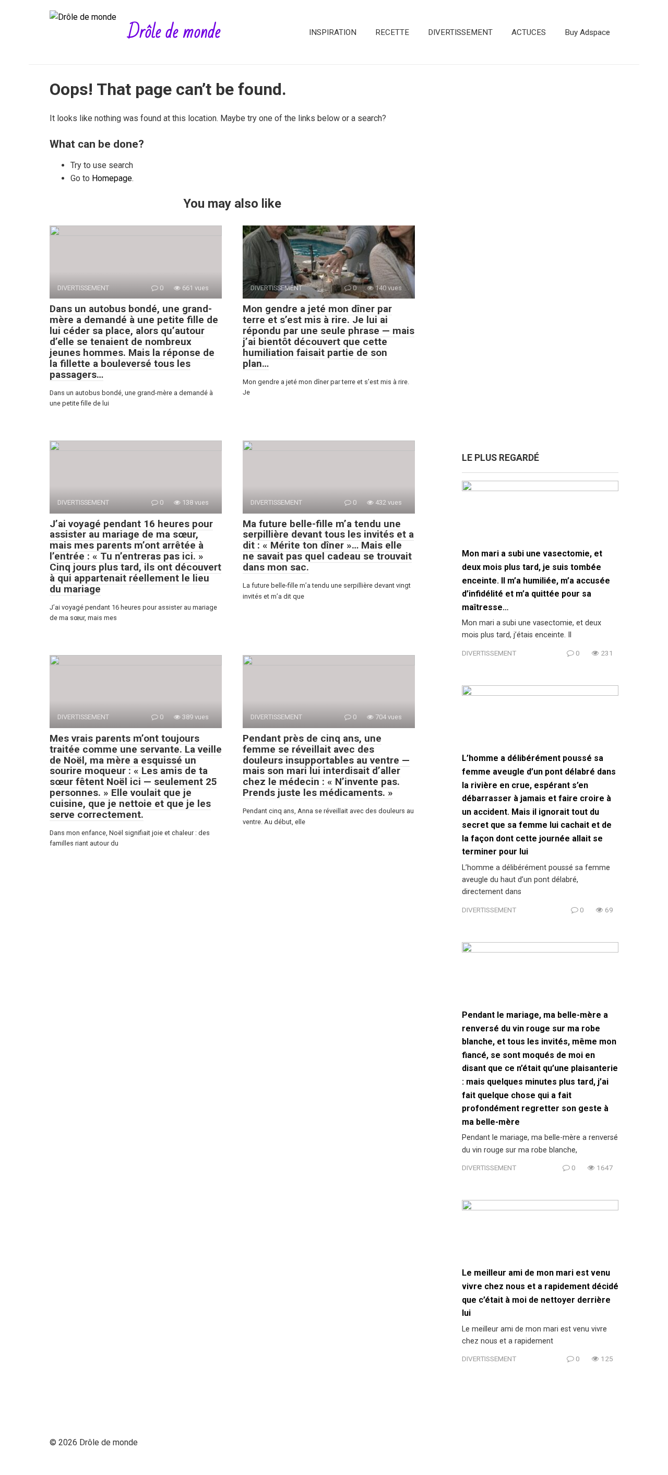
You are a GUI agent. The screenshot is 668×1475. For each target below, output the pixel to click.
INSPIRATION (332, 32)
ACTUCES (528, 32)
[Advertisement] (540, 263)
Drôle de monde (174, 32)
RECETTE (392, 32)
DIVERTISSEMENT (460, 32)
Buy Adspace (587, 32)
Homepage (112, 178)
